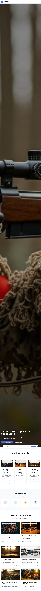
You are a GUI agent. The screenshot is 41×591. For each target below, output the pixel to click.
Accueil (17, 1)
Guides (32, 1)
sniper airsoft (12, 438)
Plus (35, 1)
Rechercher (35, 446)
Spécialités (22, 1)
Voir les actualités (18, 442)
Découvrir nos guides (7, 442)
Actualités (27, 1)
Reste (39, 1)
